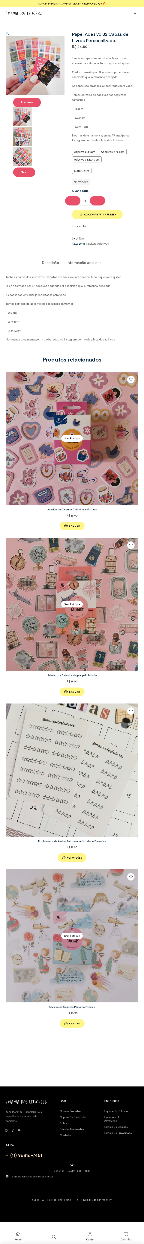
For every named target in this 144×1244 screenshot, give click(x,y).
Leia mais (74, 526)
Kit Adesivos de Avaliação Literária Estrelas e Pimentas (72, 841)
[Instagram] (6, 1130)
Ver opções (74, 857)
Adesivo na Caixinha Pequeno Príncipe (72, 1006)
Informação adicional (84, 262)
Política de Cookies (116, 1126)
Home (18, 1240)
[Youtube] (19, 1130)
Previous (27, 102)
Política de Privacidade (118, 1132)
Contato (65, 1135)
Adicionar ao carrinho (100, 214)
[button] (7, 33)
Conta (90, 1240)
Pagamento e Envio (116, 1111)
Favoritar (81, 225)
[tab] (50, 262)
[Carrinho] (126, 1234)
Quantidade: (80, 190)
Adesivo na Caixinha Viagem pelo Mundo (72, 675)
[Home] (18, 1234)
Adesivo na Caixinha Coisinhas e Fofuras (72, 509)
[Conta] (90, 1234)
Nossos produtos (70, 1111)
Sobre (63, 1123)
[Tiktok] (12, 1130)
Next (24, 172)
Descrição (50, 262)
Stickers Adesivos (97, 243)
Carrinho (126, 1240)
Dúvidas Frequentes (72, 1129)
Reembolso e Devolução (112, 1118)
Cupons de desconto (73, 1117)
